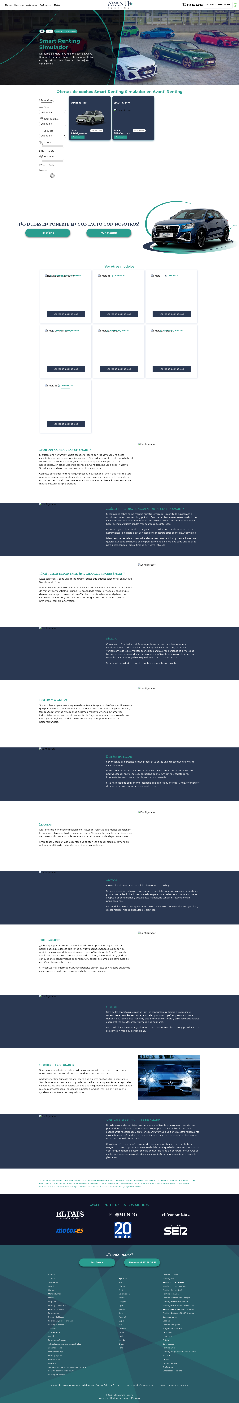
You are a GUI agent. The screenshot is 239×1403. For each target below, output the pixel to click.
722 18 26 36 (194, 5)
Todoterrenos (54, 1332)
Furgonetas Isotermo (172, 1328)
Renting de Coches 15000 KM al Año (179, 1305)
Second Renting (55, 1351)
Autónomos (31, 5)
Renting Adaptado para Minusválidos (179, 1351)
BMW (121, 1332)
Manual (51, 1290)
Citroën (122, 1286)
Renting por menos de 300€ (61, 1371)
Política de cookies (120, 1398)
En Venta (52, 1363)
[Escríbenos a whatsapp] (235, 5)
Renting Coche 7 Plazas (173, 1282)
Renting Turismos (56, 1325)
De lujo (166, 1359)
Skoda (121, 1344)
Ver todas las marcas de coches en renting (67, 1367)
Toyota (122, 1298)
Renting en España (171, 1325)
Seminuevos (168, 1344)
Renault (122, 1317)
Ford (121, 1348)
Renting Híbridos (56, 1309)
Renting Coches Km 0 (172, 1290)
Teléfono (47, 232)
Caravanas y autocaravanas (60, 1321)
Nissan (122, 1309)
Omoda (122, 1328)
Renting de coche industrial (175, 1301)
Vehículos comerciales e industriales (64, 1344)
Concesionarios (169, 1317)
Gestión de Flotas (56, 1317)
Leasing (166, 1321)
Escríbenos (97, 1262)
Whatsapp (109, 232)
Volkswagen (124, 1294)
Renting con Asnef (171, 1294)
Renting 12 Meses (170, 1275)
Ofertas (8, 5)
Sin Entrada (168, 1367)
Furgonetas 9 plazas (57, 1340)
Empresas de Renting (172, 1371)
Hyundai (123, 1278)
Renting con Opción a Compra (176, 1298)
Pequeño (52, 1301)
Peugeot (123, 1301)
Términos (135, 1398)
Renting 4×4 (168, 1278)
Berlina (51, 1275)
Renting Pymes (55, 1355)
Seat (121, 1290)
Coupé (51, 1286)
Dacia (121, 1336)
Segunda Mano (55, 1348)
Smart (49, 31)
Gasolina (52, 1328)
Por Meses (167, 1336)
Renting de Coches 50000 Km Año (178, 1313)
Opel (121, 1305)
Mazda (122, 1340)
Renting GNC (169, 1348)
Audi (121, 1325)
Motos (57, 5)
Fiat (120, 1275)
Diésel (51, 1336)
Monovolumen (54, 1294)
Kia (120, 1282)
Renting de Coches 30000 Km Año (178, 1309)
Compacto (53, 1282)
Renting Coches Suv (57, 1305)
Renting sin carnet (56, 1375)
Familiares (167, 1332)
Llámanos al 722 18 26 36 (142, 1262)
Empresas (19, 5)
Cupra (121, 1321)
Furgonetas (53, 1313)
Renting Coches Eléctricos (174, 1286)
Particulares (45, 5)
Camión (51, 1278)
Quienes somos (170, 1363)
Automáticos (54, 1359)
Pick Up (166, 1355)
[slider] (40, 146)
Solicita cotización (218, 5)
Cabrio (166, 1340)
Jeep (121, 1313)
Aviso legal (104, 1398)
